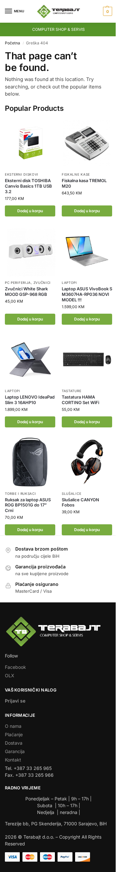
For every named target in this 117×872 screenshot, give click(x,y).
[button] (106, 11)
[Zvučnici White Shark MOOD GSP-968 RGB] (30, 251)
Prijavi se (15, 700)
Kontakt (13, 759)
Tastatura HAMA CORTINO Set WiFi (80, 399)
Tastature (71, 391)
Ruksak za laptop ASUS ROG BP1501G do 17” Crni (28, 505)
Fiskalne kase (76, 174)
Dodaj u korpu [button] (30, 210)
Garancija (15, 751)
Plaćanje (14, 734)
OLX (9, 675)
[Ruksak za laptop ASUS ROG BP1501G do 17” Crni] (30, 462)
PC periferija (18, 283)
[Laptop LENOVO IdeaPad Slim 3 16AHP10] (30, 359)
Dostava (13, 743)
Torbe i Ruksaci (20, 493)
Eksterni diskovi (21, 174)
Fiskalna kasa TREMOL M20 (84, 183)
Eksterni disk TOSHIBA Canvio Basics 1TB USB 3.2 (28, 186)
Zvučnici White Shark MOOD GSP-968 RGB (26, 291)
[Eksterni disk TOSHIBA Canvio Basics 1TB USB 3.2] (30, 143)
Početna (12, 43)
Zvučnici (42, 283)
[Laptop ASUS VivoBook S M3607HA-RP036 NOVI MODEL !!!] (87, 251)
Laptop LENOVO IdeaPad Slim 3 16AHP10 (30, 399)
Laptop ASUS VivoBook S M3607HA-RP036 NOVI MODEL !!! (87, 294)
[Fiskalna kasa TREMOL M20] (87, 143)
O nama (13, 726)
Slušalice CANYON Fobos (80, 502)
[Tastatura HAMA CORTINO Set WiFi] (87, 359)
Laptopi (69, 283)
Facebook (15, 667)
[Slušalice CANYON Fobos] (87, 462)
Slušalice (71, 493)
